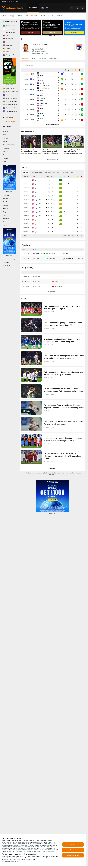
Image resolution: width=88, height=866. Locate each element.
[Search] (72, 8)
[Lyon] (79, 48)
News (34, 58)
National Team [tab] (68, 172)
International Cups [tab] (52, 172)
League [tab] (25, 172)
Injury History (54, 58)
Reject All (73, 850)
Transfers (42, 58)
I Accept (73, 844)
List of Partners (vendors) (10, 861)
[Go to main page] (14, 7)
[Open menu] (82, 8)
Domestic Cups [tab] (36, 172)
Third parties (50, 851)
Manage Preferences (73, 855)
